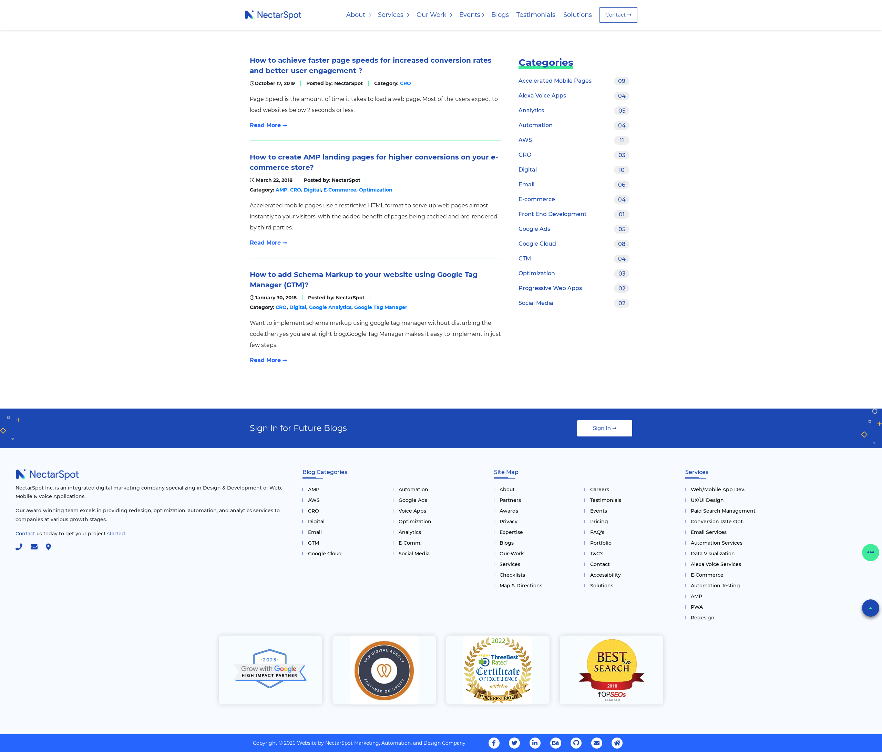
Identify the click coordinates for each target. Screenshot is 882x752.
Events (469, 15)
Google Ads (572, 229)
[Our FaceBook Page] (494, 743)
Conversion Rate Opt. (717, 521)
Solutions (577, 15)
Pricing (599, 521)
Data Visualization (713, 553)
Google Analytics (329, 307)
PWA (697, 607)
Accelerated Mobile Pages (572, 81)
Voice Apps (412, 511)
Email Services (709, 532)
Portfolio (601, 543)
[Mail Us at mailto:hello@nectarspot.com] (37, 547)
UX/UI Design (707, 500)
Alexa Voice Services (716, 564)
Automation (572, 125)
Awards (509, 511)
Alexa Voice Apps (572, 95)
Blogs (500, 15)
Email (572, 184)
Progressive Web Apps (572, 288)
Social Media (572, 303)
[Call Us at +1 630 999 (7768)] (22, 547)
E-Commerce (339, 190)
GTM (572, 258)
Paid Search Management (723, 511)
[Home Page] (273, 14)
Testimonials (535, 15)
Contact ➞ (618, 14)
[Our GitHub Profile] (576, 743)
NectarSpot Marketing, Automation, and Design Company (395, 743)
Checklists (512, 575)
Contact (600, 564)
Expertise (511, 532)
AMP (281, 190)
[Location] (52, 547)
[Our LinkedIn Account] (535, 743)
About (356, 15)
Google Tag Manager (380, 307)
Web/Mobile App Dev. (718, 489)
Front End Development (572, 214)
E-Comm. (410, 543)
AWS (571, 140)
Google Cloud (572, 243)
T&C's (596, 553)
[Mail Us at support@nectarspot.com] (596, 743)
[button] (870, 608)
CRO (405, 83)
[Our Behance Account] (555, 743)
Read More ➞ (268, 125)
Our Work (432, 15)
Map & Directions (521, 586)
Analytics (572, 110)
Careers (599, 489)
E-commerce (572, 199)
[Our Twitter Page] (514, 743)
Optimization (375, 190)
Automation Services (716, 543)
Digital (311, 190)
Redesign (703, 618)
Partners (510, 500)
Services (391, 15)
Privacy (508, 521)
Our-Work (512, 553)
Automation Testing (715, 586)
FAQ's (597, 532)
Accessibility (605, 575)
